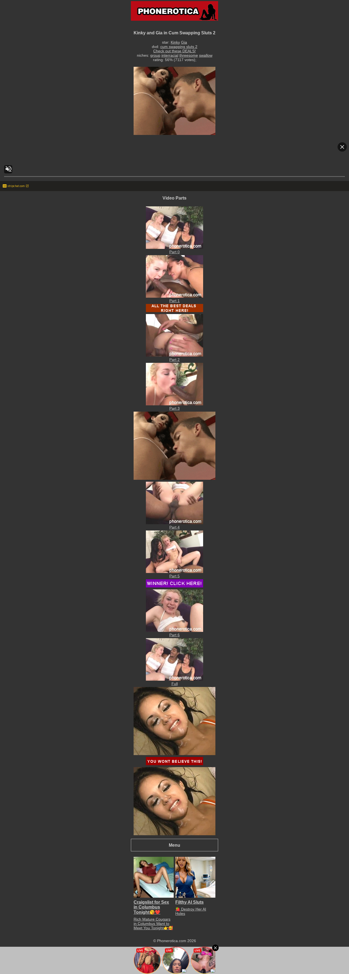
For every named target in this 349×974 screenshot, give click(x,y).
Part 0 (174, 252)
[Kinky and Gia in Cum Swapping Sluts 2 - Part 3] (174, 404)
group (155, 55)
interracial (169, 55)
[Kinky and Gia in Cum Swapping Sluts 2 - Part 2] (174, 355)
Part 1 (174, 300)
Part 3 (174, 408)
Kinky (175, 42)
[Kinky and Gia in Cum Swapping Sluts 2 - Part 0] (174, 247)
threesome (188, 55)
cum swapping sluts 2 (178, 46)
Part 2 (174, 359)
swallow (205, 55)
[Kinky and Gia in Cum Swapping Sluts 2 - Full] (174, 679)
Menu (174, 845)
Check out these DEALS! (174, 51)
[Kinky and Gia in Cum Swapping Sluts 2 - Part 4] (174, 523)
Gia (184, 42)
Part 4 (174, 527)
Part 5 (174, 576)
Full (175, 684)
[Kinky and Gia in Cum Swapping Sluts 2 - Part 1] (174, 296)
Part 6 (174, 635)
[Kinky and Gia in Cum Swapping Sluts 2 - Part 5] (174, 571)
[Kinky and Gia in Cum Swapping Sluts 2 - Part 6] (174, 630)
